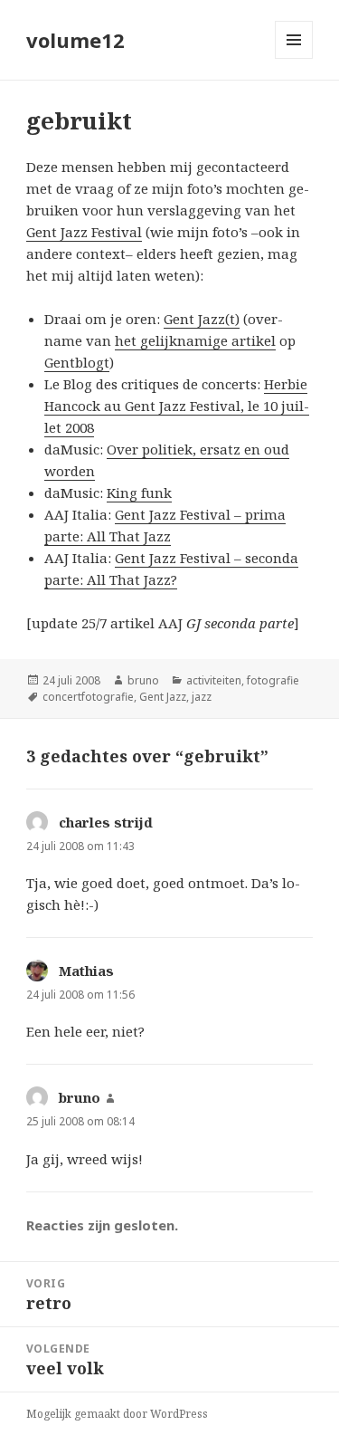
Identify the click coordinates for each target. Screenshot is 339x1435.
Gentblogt (76, 362)
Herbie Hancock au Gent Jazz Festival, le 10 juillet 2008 (176, 405)
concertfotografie (88, 696)
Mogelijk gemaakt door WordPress (117, 1413)
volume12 (75, 39)
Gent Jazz (162, 696)
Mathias (86, 970)
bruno (143, 680)
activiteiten (213, 680)
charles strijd (106, 822)
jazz (202, 696)
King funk (139, 492)
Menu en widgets (294, 58)
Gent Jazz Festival (84, 232)
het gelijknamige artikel (195, 340)
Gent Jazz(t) (202, 319)
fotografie (273, 680)
